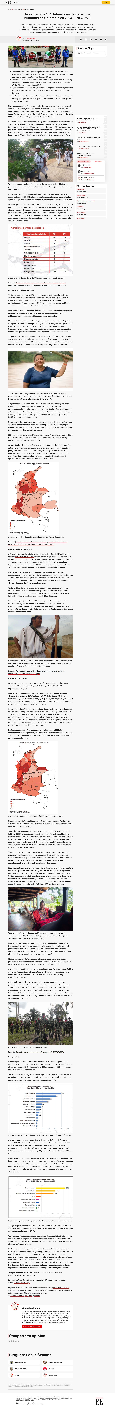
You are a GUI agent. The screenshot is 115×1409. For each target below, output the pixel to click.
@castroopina (82, 191)
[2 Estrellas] (11, 1341)
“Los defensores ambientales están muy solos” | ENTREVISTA (40, 1052)
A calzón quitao (81, 212)
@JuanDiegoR (82, 209)
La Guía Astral (80, 218)
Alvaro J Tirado (82, 132)
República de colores (88, 177)
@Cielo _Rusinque (83, 197)
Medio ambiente (17, 9)
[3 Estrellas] (14, 1341)
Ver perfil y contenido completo (31, 1326)
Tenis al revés (80, 206)
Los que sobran (81, 195)
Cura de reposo (86, 171)
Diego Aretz (51, 1368)
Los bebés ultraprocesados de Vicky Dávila (89, 146)
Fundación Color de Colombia (88, 180)
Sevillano (17, 1375)
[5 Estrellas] (18, 1341)
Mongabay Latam (31, 38)
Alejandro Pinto (82, 122)
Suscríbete (106, 2)
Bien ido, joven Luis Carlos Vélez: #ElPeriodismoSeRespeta (85, 154)
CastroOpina (80, 189)
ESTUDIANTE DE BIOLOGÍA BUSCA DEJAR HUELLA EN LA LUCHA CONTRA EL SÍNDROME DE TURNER (88, 128)
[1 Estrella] (9, 1341)
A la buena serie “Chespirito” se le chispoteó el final (89, 138)
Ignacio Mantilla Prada (20, 1362)
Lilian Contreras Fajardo (20, 1368)
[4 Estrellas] (16, 1341)
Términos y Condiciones (41, 1397)
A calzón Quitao (82, 214)
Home (10, 9)
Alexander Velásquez (84, 141)
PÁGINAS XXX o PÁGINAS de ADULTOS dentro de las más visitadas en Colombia (88, 119)
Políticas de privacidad (51, 1397)
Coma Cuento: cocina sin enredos (86, 201)
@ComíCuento (82, 203)
